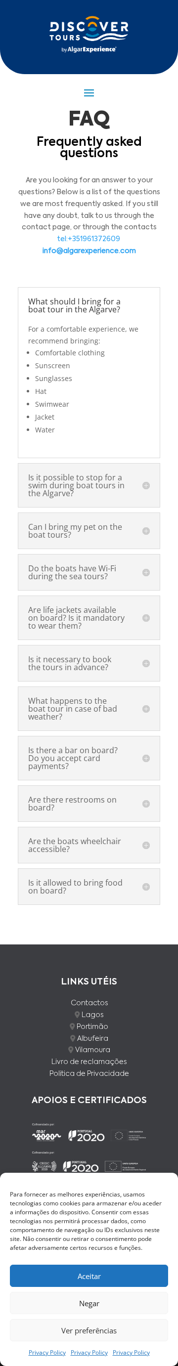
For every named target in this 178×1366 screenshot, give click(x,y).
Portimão (92, 1027)
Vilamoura (92, 1050)
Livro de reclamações (89, 1062)
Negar (89, 1303)
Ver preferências (89, 1330)
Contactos (89, 1003)
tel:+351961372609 (88, 239)
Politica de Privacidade (89, 1073)
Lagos (92, 1015)
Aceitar (89, 1276)
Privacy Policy (47, 1352)
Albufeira (92, 1038)
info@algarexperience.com (89, 251)
